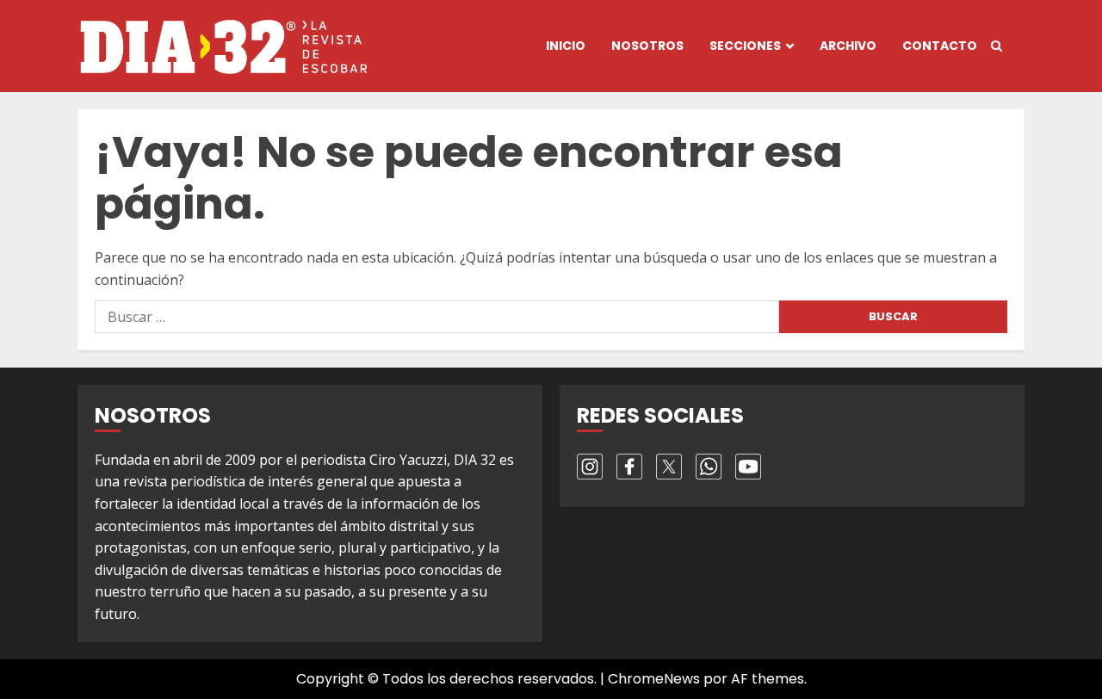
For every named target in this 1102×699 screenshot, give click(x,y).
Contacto (939, 45)
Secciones (745, 45)
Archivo (848, 45)
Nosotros (647, 45)
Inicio (565, 45)
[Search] (996, 46)
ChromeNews (654, 679)
